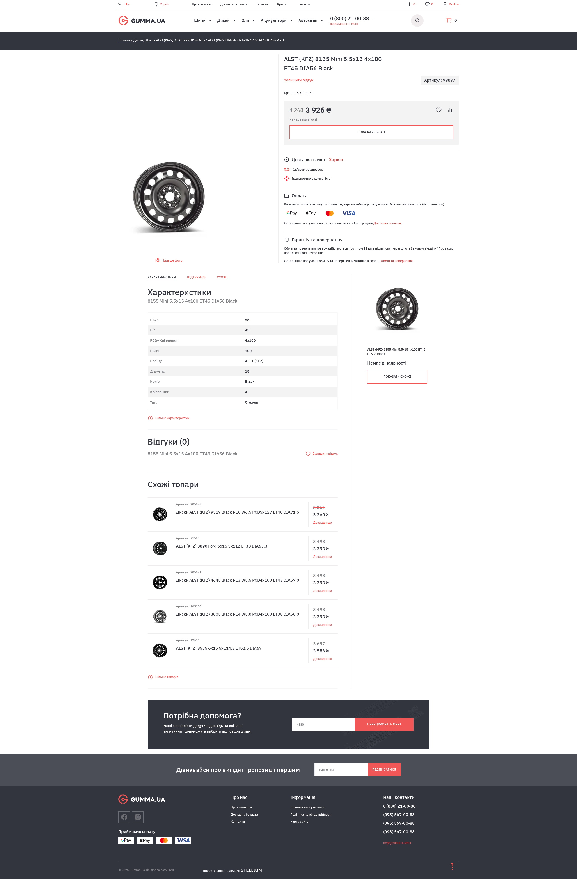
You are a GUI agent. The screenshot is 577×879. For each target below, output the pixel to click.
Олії (245, 20)
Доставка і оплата (387, 223)
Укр (120, 4)
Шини (200, 20)
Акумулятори (274, 20)
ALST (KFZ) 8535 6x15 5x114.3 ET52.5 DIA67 (219, 648)
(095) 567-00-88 (399, 823)
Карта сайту (299, 821)
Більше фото (172, 260)
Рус (128, 4)
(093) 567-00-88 (399, 814)
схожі (222, 277)
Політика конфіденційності (311, 814)
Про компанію (201, 4)
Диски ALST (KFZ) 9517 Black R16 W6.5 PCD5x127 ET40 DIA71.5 (237, 512)
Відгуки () (196, 277)
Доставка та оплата (233, 4)
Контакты (303, 4)
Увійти (454, 4)
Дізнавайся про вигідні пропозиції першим (238, 769)
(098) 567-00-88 (399, 831)
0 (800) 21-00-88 (399, 806)
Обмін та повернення (397, 261)
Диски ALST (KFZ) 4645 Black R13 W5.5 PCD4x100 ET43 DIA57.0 (237, 580)
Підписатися (384, 769)
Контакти (238, 821)
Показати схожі (371, 132)
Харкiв (164, 4)
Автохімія (307, 20)
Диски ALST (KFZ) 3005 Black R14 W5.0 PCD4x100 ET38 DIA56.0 (237, 614)
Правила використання (307, 807)
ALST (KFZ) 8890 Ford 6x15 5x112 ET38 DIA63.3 (221, 546)
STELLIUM (251, 870)
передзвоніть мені (344, 24)
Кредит (282, 4)
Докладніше (322, 523)
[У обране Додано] (438, 110)
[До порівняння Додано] (449, 110)
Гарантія (262, 4)
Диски (223, 20)
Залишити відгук (298, 80)
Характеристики (162, 277)
